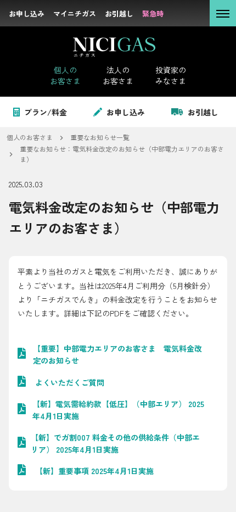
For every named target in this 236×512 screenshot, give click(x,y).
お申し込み (125, 112)
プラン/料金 (45, 112)
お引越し (203, 112)
